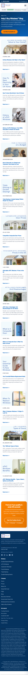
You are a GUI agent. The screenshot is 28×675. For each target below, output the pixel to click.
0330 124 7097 (6, 1)
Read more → (6, 69)
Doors (2, 581)
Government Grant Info (7, 599)
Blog (2, 594)
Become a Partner (6, 596)
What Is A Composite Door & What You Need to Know (13, 342)
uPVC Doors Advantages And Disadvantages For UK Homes (10, 307)
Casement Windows (6, 566)
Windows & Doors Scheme (8, 601)
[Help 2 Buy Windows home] (6, 5)
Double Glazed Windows (7, 561)
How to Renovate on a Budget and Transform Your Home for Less (11, 163)
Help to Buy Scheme (6, 604)
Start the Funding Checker (14, 520)
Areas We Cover (5, 589)
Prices (2, 583)
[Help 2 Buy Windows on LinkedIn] (7, 555)
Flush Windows (5, 569)
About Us (3, 586)
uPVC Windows (5, 564)
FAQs (2, 591)
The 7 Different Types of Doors (11, 446)
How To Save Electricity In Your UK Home (13, 93)
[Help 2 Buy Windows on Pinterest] (12, 555)
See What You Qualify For (9, 31)
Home (2, 15)
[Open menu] (25, 5)
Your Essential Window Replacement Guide (14, 376)
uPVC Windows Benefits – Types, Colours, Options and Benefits (13, 480)
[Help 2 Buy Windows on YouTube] (10, 555)
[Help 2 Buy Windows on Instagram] (4, 555)
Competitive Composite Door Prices (12, 235)
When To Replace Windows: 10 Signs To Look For (13, 412)
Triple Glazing (4, 572)
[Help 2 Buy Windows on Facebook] (2, 555)
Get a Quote (4, 613)
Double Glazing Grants (6, 574)
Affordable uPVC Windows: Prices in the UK (13, 271)
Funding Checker (5, 611)
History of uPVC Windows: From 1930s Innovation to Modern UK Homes (13, 128)
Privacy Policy (4, 620)
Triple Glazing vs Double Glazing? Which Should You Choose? (13, 200)
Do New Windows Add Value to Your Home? (14, 60)
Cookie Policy (4, 622)
